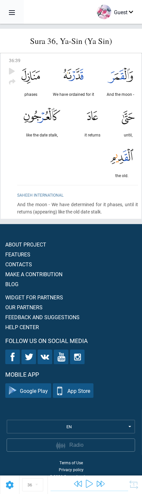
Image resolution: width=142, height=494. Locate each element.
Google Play (34, 390)
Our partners (24, 307)
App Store (78, 390)
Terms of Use (71, 462)
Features (17, 254)
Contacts (18, 264)
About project (25, 244)
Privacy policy (71, 469)
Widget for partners (34, 297)
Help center (22, 326)
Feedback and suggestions (42, 317)
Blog (11, 284)
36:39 (14, 60)
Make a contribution (33, 274)
